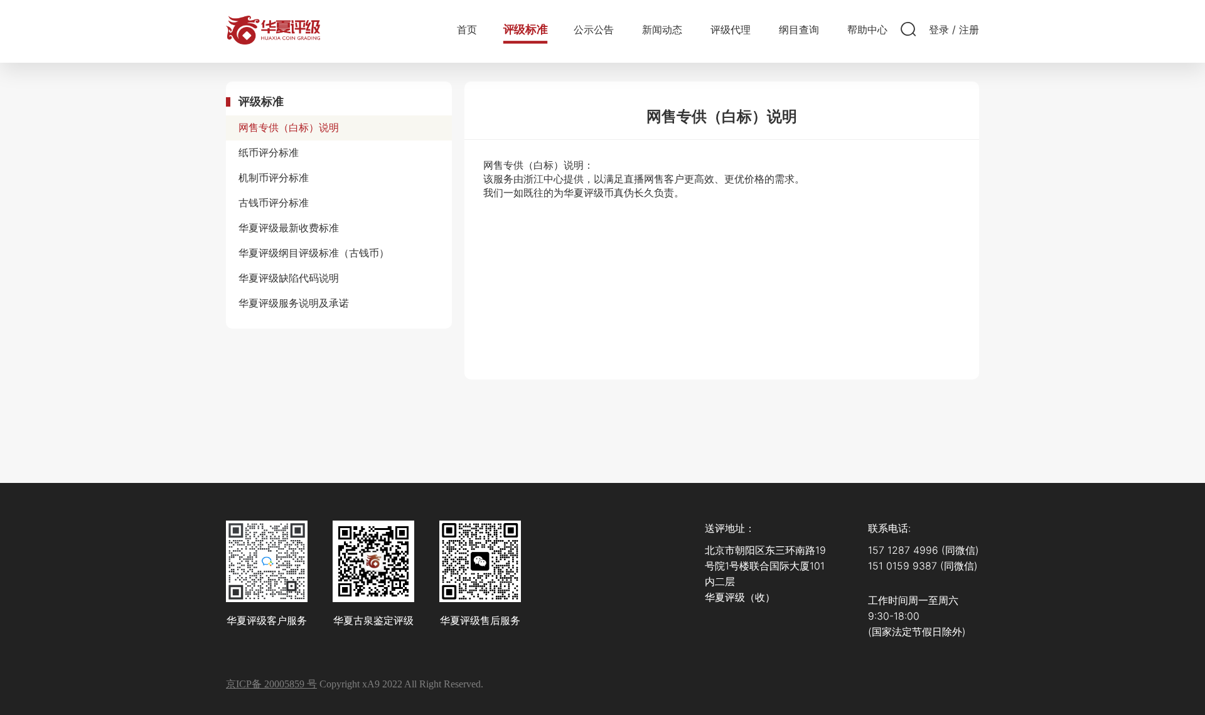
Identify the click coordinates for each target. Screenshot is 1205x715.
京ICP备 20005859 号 (271, 684)
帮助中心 (867, 29)
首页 (467, 29)
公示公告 (594, 29)
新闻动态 (662, 29)
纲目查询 (799, 29)
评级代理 (730, 29)
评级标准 (525, 29)
